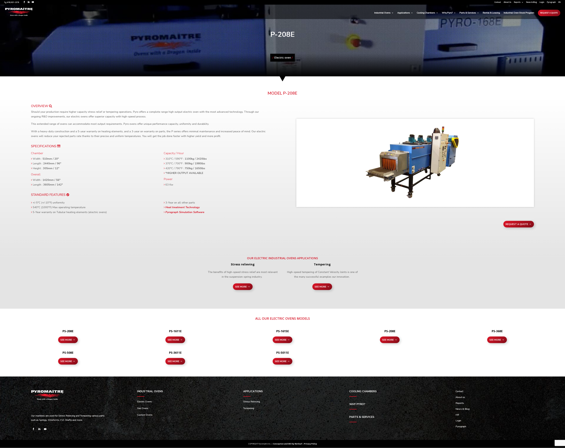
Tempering (248, 408)
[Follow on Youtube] (45, 429)
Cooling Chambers (426, 13)
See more (241, 286)
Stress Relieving (251, 401)
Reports (517, 2)
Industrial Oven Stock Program (519, 13)
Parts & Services (468, 13)
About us (460, 397)
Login (542, 2)
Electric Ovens (144, 401)
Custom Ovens (144, 415)
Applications (403, 13)
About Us (507, 2)
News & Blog (531, 2)
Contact (497, 2)
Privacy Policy (310, 444)
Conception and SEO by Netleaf (288, 444)
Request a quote (549, 12)
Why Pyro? (447, 13)
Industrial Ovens (382, 13)
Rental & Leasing (491, 13)
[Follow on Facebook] (33, 429)
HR (457, 415)
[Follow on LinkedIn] (39, 429)
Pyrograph (551, 2)
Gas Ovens (142, 408)
